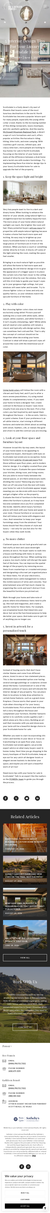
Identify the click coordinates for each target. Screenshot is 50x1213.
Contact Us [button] (25, 1027)
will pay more (35, 228)
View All (25, 958)
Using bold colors (11, 390)
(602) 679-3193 (14, 1071)
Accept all (25, 1206)
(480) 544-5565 (14, 1096)
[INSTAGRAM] (28, 1166)
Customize (25, 1199)
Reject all (25, 1193)
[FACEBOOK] (21, 1166)
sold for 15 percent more (26, 460)
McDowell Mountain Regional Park (19, 132)
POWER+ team (16, 779)
